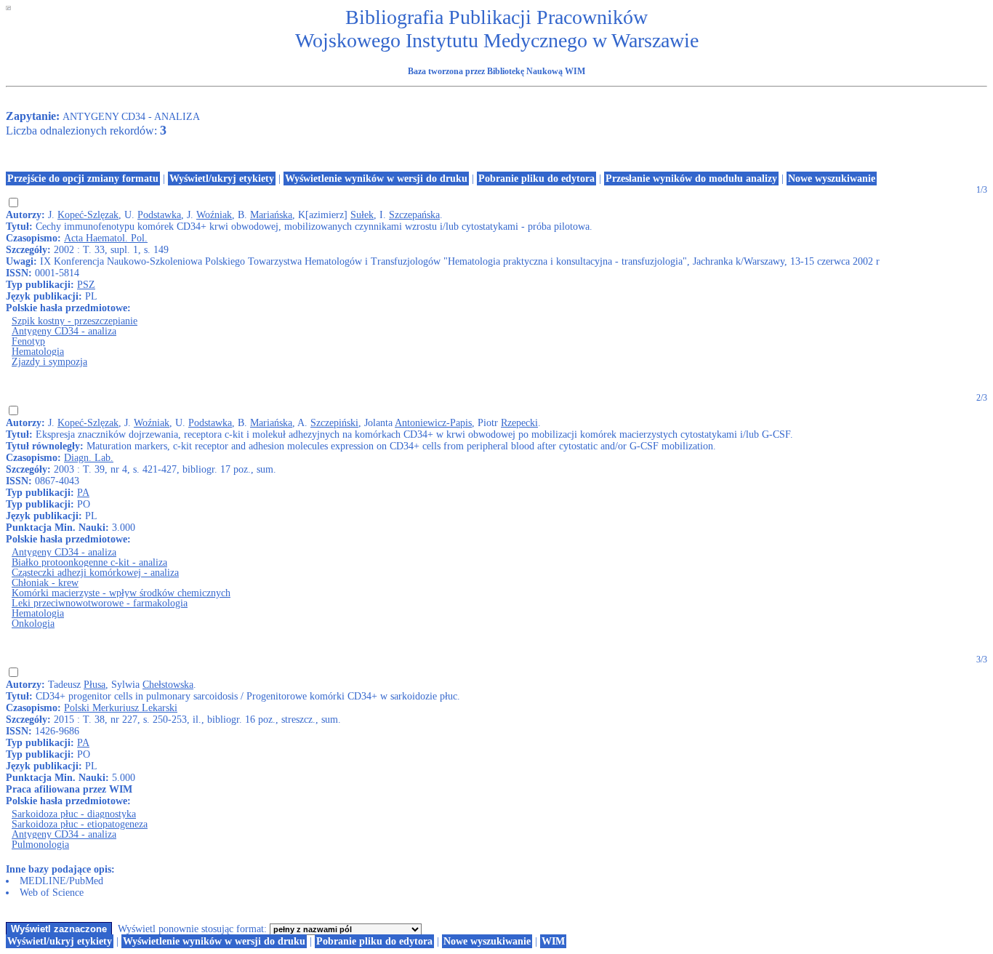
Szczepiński (334, 422)
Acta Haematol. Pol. (106, 238)
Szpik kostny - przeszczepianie (74, 321)
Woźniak (214, 214)
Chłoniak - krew (45, 582)
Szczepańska (414, 214)
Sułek (362, 214)
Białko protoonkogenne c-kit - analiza (89, 562)
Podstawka (159, 214)
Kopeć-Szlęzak (87, 214)
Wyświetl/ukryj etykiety (221, 178)
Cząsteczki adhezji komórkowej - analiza (95, 572)
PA (83, 492)
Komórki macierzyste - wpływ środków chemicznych (121, 593)
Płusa (94, 684)
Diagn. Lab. (88, 457)
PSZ (86, 284)
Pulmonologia (40, 844)
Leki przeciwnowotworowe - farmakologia (100, 603)
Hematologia (38, 351)
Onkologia (33, 623)
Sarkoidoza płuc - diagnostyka (74, 814)
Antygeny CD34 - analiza (64, 331)
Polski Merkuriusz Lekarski (120, 707)
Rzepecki (519, 422)
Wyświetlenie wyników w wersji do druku (376, 178)
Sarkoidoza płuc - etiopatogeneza (80, 824)
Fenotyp (28, 341)
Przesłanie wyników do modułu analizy (691, 178)
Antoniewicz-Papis (433, 422)
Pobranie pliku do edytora (536, 178)
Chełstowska (167, 684)
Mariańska (271, 214)
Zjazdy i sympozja (49, 361)
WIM (553, 941)
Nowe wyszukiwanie (831, 178)
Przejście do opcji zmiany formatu (82, 178)
